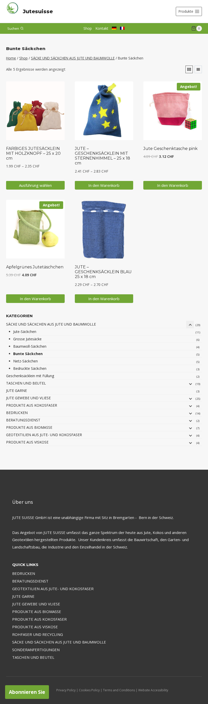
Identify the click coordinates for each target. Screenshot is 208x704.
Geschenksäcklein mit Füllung (30, 375)
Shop (87, 28)
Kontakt (101, 28)
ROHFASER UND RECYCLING (37, 634)
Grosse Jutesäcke (27, 338)
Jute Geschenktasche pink (170, 148)
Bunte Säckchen (28, 353)
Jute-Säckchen (24, 331)
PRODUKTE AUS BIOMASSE (29, 427)
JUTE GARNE (16, 390)
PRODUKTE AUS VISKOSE (27, 442)
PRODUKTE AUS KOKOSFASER (31, 405)
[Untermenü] (190, 324)
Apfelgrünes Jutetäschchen (34, 267)
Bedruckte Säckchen (29, 368)
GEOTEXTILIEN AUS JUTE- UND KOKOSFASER (44, 434)
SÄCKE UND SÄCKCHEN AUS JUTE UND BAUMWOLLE (51, 324)
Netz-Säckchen (25, 361)
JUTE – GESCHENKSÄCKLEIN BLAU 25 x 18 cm (103, 272)
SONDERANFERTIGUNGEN (36, 649)
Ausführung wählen (35, 185)
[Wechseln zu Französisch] (122, 28)
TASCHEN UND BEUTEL (26, 383)
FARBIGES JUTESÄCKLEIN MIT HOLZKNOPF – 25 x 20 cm (33, 153)
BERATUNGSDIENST (23, 420)
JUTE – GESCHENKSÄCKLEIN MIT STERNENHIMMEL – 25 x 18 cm (102, 156)
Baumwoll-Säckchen (29, 346)
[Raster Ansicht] (189, 69)
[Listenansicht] (198, 69)
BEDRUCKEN (17, 412)
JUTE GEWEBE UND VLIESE (28, 397)
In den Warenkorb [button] (103, 185)
